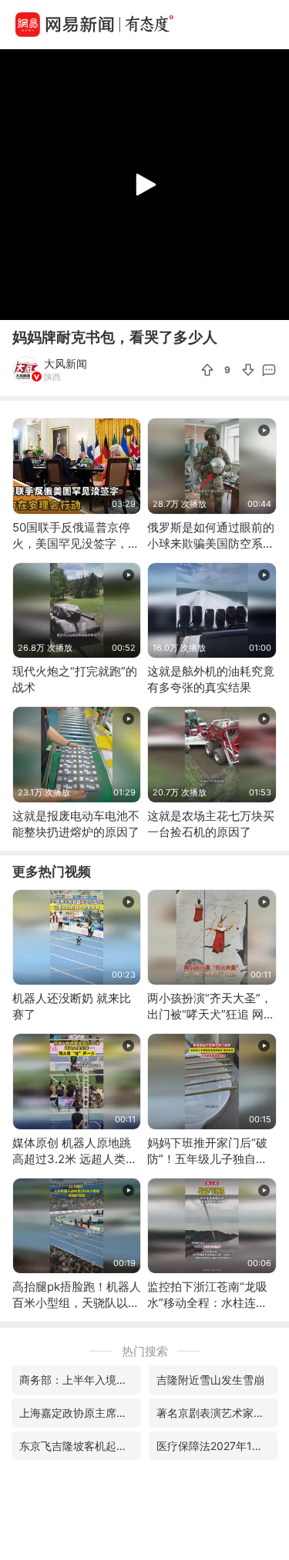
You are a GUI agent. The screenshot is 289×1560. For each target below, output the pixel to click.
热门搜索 (145, 1351)
